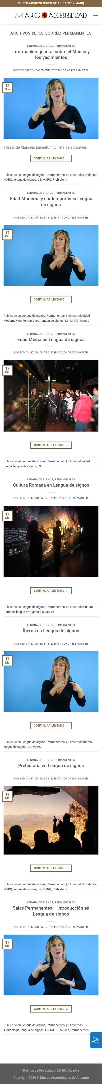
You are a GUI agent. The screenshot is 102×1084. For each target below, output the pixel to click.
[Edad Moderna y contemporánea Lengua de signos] (51, 255)
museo (84, 320)
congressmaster (76, 70)
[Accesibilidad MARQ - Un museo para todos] (51, 15)
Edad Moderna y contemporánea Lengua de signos (51, 201)
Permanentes (65, 45)
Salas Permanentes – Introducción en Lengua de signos (51, 911)
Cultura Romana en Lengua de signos (51, 485)
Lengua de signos (40, 45)
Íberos (87, 742)
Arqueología (11, 1030)
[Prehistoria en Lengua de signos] (51, 820)
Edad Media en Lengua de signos (51, 339)
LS (39, 179)
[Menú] (95, 15)
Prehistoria (60, 179)
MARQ (47, 179)
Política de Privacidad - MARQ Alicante (51, 1071)
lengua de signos (25, 179)
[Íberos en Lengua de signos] (51, 681)
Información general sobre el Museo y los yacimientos (51, 54)
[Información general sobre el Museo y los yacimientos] (51, 108)
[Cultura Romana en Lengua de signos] (51, 541)
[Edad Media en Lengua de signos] (51, 395)
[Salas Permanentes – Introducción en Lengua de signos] (51, 964)
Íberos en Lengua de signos (51, 630)
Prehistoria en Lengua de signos (51, 765)
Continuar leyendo (51, 158)
